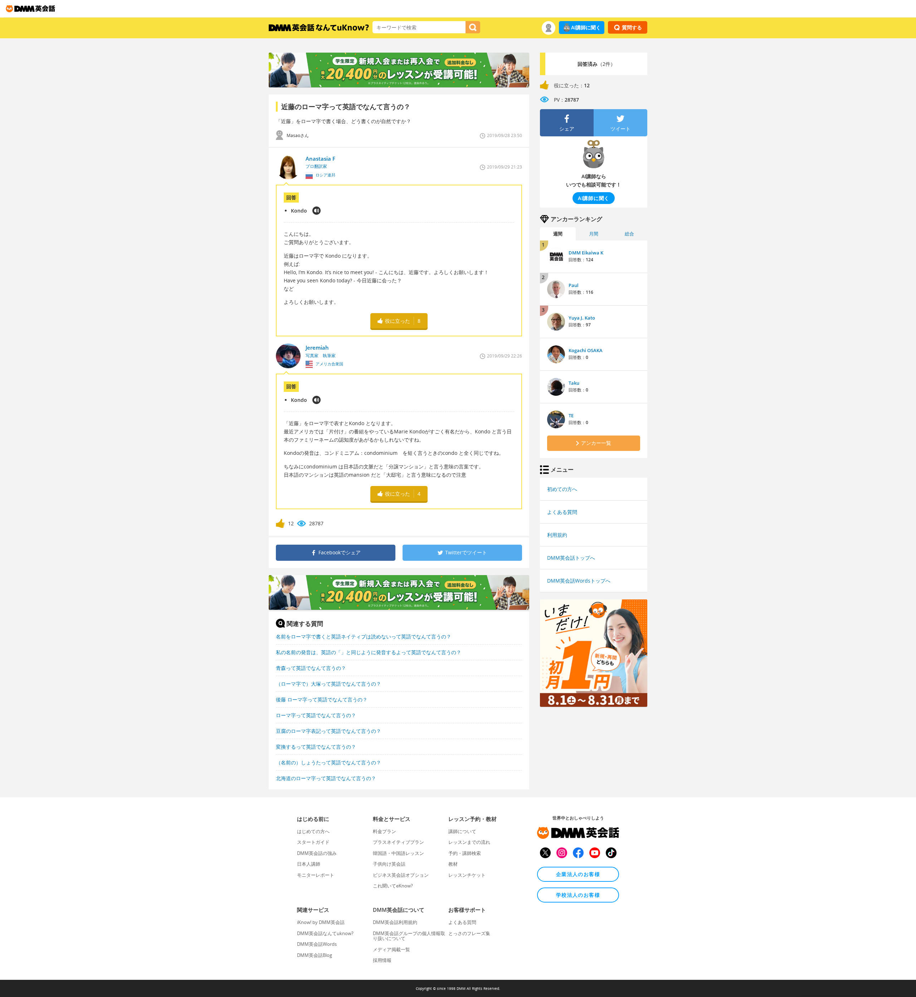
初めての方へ (562, 489)
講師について (462, 831)
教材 (453, 864)
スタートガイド (313, 842)
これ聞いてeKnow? (393, 885)
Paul (574, 285)
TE (571, 415)
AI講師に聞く (586, 27)
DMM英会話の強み (317, 853)
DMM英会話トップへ (571, 557)
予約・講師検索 (464, 853)
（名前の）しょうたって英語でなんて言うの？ (328, 762)
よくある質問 (562, 512)
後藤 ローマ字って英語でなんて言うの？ (321, 699)
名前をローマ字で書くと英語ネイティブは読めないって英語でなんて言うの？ (363, 636)
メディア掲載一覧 (391, 949)
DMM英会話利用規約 (395, 922)
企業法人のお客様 (578, 874)
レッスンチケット (467, 875)
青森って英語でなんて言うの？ (311, 668)
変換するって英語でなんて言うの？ (316, 746)
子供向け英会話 (389, 864)
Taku (574, 383)
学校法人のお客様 (578, 894)
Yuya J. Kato (582, 318)
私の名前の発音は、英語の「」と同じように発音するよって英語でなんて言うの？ (368, 652)
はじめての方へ (313, 831)
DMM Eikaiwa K (586, 252)
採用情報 (382, 960)
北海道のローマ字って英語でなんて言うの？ (326, 778)
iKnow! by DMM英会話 (321, 922)
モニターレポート (315, 875)
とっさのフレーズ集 (469, 933)
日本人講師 (308, 864)
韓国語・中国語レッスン (398, 853)
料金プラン (384, 831)
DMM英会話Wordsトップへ (578, 580)
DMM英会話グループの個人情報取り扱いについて (409, 936)
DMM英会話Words (317, 944)
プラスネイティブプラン (398, 842)
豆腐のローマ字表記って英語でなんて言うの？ (328, 731)
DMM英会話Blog (314, 955)
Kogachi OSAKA (586, 350)
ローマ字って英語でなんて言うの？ (316, 715)
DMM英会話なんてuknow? (325, 933)
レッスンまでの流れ (469, 842)
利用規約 (557, 534)
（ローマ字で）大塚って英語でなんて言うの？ (328, 683)
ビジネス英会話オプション (401, 875)
